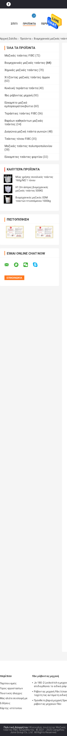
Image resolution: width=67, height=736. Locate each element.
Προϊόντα (29, 23)
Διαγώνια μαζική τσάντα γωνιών (25, 131)
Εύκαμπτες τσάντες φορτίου (23, 157)
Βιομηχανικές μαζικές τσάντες (24, 62)
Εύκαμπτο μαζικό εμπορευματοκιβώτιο (18, 104)
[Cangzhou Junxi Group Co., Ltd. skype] (37, 264)
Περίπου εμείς (8, 683)
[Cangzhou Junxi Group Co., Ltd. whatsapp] (18, 264)
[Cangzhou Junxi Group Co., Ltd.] (33, 15)
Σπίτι (14, 23)
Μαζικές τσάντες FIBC (19, 55)
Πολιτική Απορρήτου (16, 727)
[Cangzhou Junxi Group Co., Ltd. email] (8, 264)
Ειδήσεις (5, 703)
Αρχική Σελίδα (8, 38)
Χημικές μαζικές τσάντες (21, 70)
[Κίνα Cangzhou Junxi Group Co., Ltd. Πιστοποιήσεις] (14, 231)
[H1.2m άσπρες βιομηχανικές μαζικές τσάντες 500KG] (8, 189)
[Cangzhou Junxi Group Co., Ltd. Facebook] (8, 4)
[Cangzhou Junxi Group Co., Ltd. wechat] (27, 264)
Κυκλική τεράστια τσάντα (21, 88)
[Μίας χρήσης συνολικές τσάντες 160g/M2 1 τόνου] (8, 178)
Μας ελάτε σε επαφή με (13, 698)
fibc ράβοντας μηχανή (18, 95)
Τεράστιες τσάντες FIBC (20, 113)
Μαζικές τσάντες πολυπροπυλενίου (28, 146)
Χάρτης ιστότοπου (11, 708)
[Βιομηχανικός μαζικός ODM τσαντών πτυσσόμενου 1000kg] (8, 199)
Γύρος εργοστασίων (11, 688)
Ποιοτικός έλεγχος (11, 693)
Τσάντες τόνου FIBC (17, 138)
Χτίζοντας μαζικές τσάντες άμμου (27, 77)
